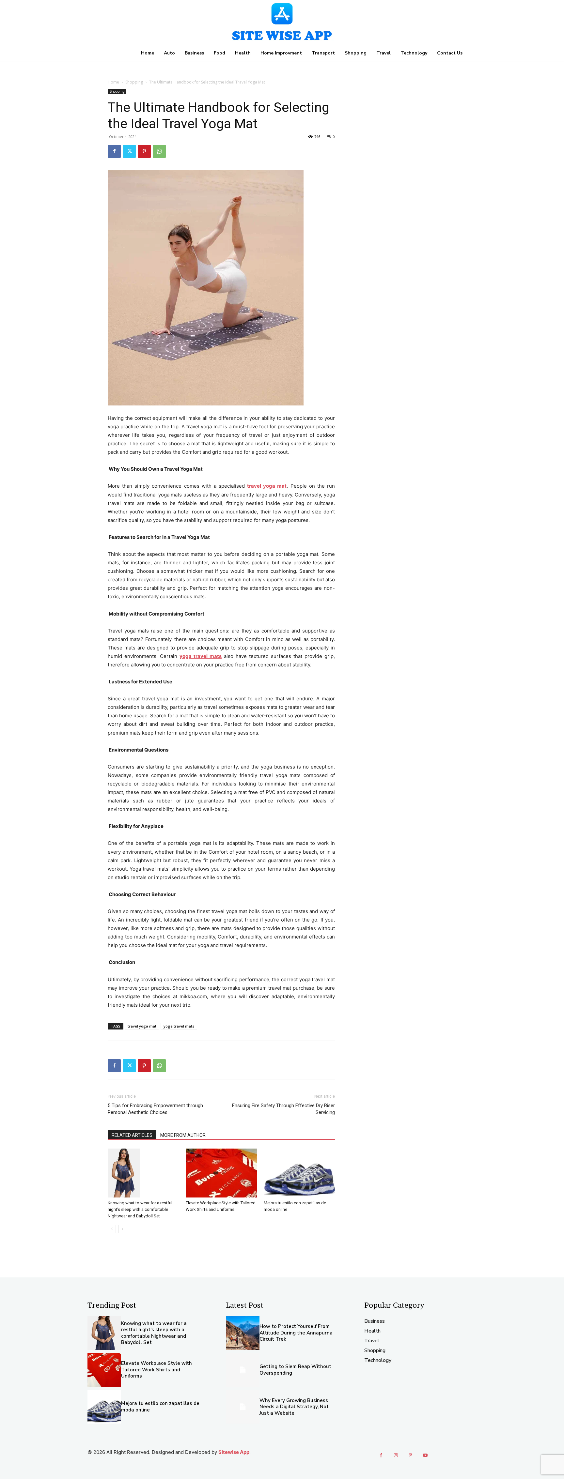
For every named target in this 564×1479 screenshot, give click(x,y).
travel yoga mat (142, 1026)
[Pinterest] (144, 151)
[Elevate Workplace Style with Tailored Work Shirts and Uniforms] (221, 1173)
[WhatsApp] (159, 151)
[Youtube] (425, 1455)
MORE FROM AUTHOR (183, 1135)
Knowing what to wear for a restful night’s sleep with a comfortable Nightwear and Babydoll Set (140, 1209)
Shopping (134, 82)
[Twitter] (129, 151)
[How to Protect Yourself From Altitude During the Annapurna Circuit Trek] (242, 1333)
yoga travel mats (179, 1026)
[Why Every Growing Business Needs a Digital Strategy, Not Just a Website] (242, 1407)
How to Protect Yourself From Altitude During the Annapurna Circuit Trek (296, 1332)
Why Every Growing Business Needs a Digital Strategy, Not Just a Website (294, 1406)
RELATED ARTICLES (132, 1135)
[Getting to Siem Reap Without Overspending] (242, 1370)
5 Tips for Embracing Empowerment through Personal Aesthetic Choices (155, 1109)
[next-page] (122, 1229)
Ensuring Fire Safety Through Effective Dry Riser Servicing (283, 1109)
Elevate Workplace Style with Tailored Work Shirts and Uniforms (156, 1369)
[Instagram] (395, 1455)
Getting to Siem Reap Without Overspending (295, 1369)
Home (113, 82)
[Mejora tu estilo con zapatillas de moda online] (299, 1173)
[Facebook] (114, 151)
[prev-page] (112, 1229)
